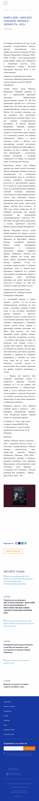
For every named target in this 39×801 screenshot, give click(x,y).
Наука (5, 725)
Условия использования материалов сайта (19, 783)
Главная (6, 10)
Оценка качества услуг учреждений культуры (13, 769)
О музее (6, 716)
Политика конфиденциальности (19, 787)
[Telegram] (16, 543)
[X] (19, 543)
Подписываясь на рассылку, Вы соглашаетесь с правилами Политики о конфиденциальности (19, 754)
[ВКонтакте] (22, 543)
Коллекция (7, 720)
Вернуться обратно (13, 551)
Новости (30, 10)
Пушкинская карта (9, 734)
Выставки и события (17, 10)
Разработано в (18, 796)
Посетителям (7, 702)
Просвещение (7, 711)
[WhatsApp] (25, 543)
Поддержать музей (9, 729)
